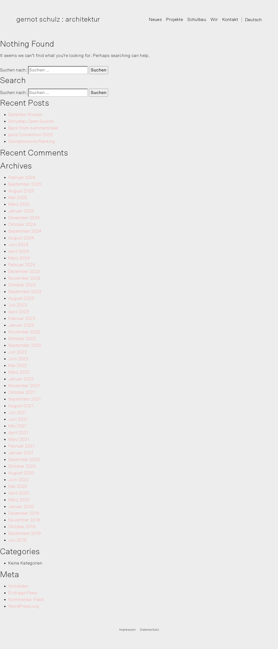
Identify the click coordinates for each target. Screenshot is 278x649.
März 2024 (19, 258)
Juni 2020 (18, 479)
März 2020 (19, 500)
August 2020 (21, 473)
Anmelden (18, 586)
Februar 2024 (21, 265)
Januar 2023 (21, 325)
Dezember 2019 (23, 513)
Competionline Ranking (31, 141)
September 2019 (24, 533)
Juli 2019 (17, 540)
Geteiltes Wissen (25, 114)
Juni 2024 (18, 244)
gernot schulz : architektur (58, 19)
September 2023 (25, 291)
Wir (214, 19)
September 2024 (25, 231)
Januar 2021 (20, 453)
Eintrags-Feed (22, 593)
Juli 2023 (17, 305)
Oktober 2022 (22, 338)
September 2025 (24, 184)
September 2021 (24, 399)
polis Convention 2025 (30, 134)
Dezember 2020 (24, 459)
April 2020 (18, 493)
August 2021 (21, 406)
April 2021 (18, 432)
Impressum (127, 629)
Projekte (174, 19)
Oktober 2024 (22, 224)
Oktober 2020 (22, 466)
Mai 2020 (17, 486)
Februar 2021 (21, 446)
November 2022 (24, 332)
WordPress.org (23, 606)
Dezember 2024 (24, 218)
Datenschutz (149, 629)
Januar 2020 (21, 506)
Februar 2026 (21, 177)
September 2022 (24, 345)
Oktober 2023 (22, 285)
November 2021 (24, 385)
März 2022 (19, 372)
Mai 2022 (17, 365)
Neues (155, 19)
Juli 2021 (17, 412)
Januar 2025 (21, 211)
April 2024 (18, 251)
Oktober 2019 (21, 526)
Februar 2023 (21, 318)
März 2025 (19, 204)
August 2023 (21, 298)
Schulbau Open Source (31, 121)
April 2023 (18, 312)
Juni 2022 (18, 359)
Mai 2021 (17, 426)
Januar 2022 (21, 379)
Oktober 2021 (21, 392)
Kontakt (230, 19)
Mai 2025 (17, 197)
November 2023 (24, 278)
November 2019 (24, 520)
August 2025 (21, 191)
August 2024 (21, 238)
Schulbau (196, 19)
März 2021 (18, 439)
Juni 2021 (18, 419)
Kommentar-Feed (26, 599)
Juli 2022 (17, 352)
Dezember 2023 (24, 271)
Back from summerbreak (33, 128)
